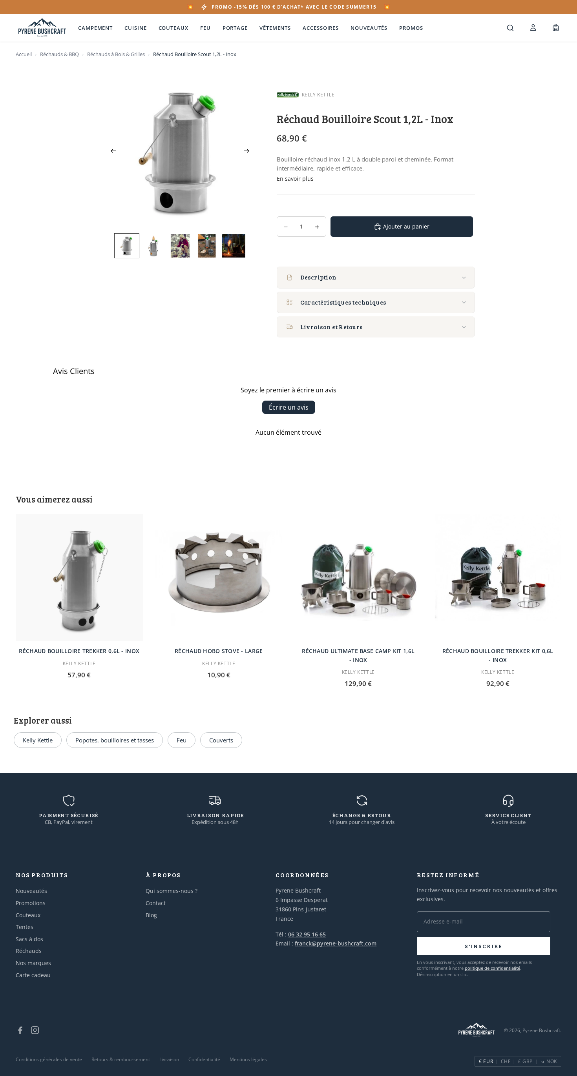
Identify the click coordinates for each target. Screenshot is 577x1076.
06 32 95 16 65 (307, 934)
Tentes (24, 927)
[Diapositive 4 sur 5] (207, 246)
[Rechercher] (510, 27)
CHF (505, 1061)
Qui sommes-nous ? (171, 891)
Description (318, 277)
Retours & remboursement (120, 1059)
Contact (156, 903)
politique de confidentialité (492, 968)
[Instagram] (35, 1030)
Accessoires (321, 27)
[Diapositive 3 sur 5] (180, 246)
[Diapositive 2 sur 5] (153, 246)
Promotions (31, 903)
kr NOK (548, 1061)
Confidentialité (204, 1059)
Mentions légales (248, 1059)
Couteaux (173, 27)
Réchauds (29, 950)
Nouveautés (369, 27)
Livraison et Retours (331, 327)
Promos (411, 27)
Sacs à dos (29, 939)
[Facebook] (20, 1030)
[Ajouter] (131, 629)
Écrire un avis (289, 407)
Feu (205, 27)
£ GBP (525, 1061)
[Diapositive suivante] (249, 152)
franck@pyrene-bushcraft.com (335, 943)
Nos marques (33, 963)
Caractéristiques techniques (343, 302)
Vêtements (275, 27)
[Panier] (555, 27)
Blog (151, 915)
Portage (235, 27)
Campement (95, 27)
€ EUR (486, 1061)
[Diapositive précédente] (111, 152)
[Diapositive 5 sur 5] (233, 246)
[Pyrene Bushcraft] (42, 28)
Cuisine (135, 27)
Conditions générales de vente (49, 1059)
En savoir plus (295, 178)
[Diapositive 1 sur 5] (127, 246)
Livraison (169, 1059)
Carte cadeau (33, 975)
